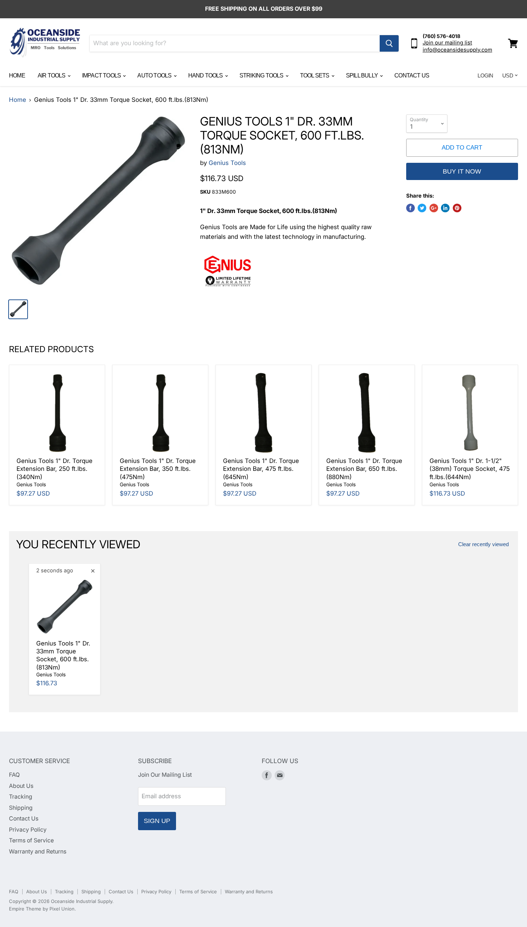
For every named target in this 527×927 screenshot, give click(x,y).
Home (17, 75)
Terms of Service (31, 840)
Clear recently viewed (483, 544)
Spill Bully (362, 75)
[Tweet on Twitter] (422, 208)
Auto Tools (154, 75)
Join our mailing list (447, 42)
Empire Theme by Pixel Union (42, 909)
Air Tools (52, 75)
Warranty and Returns (37, 851)
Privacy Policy (28, 829)
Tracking (20, 796)
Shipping (21, 807)
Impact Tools (102, 75)
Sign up (157, 820)
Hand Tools (206, 75)
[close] (92, 570)
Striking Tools (262, 75)
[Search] (389, 43)
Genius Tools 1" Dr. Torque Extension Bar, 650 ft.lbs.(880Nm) (364, 469)
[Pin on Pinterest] (457, 208)
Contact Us (411, 75)
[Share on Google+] (433, 208)
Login (485, 75)
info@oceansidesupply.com (457, 50)
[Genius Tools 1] (98, 203)
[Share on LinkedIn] (445, 208)
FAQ (14, 774)
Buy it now (462, 171)
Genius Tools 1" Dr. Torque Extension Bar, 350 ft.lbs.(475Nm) (158, 469)
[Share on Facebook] (410, 208)
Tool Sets (315, 75)
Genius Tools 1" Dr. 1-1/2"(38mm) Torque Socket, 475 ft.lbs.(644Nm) (469, 469)
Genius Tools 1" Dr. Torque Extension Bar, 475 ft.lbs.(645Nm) (261, 469)
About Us (21, 785)
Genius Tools (227, 162)
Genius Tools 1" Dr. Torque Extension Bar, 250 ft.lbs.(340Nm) (54, 469)
